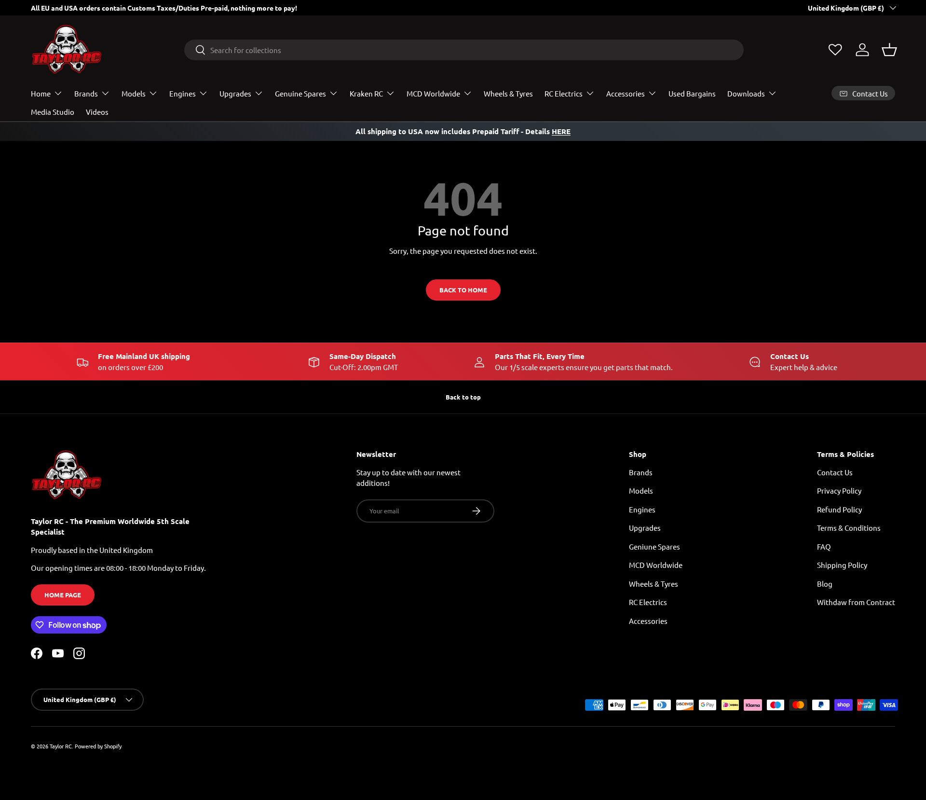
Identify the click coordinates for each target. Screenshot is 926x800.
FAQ (824, 546)
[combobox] (464, 50)
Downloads (746, 93)
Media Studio (52, 111)
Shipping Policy (842, 564)
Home (41, 93)
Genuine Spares (300, 93)
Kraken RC (366, 93)
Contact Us (835, 472)
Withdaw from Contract (856, 602)
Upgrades (235, 93)
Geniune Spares (654, 546)
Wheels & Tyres (508, 93)
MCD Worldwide (433, 93)
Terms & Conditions (849, 527)
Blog (824, 583)
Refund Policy (839, 509)
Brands (86, 93)
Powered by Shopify (98, 746)
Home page (62, 595)
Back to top (463, 397)
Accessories (625, 93)
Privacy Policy (839, 490)
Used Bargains (692, 93)
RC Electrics (564, 93)
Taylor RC (61, 746)
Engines (182, 93)
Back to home (463, 290)
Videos (97, 111)
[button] (889, 49)
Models (134, 93)
